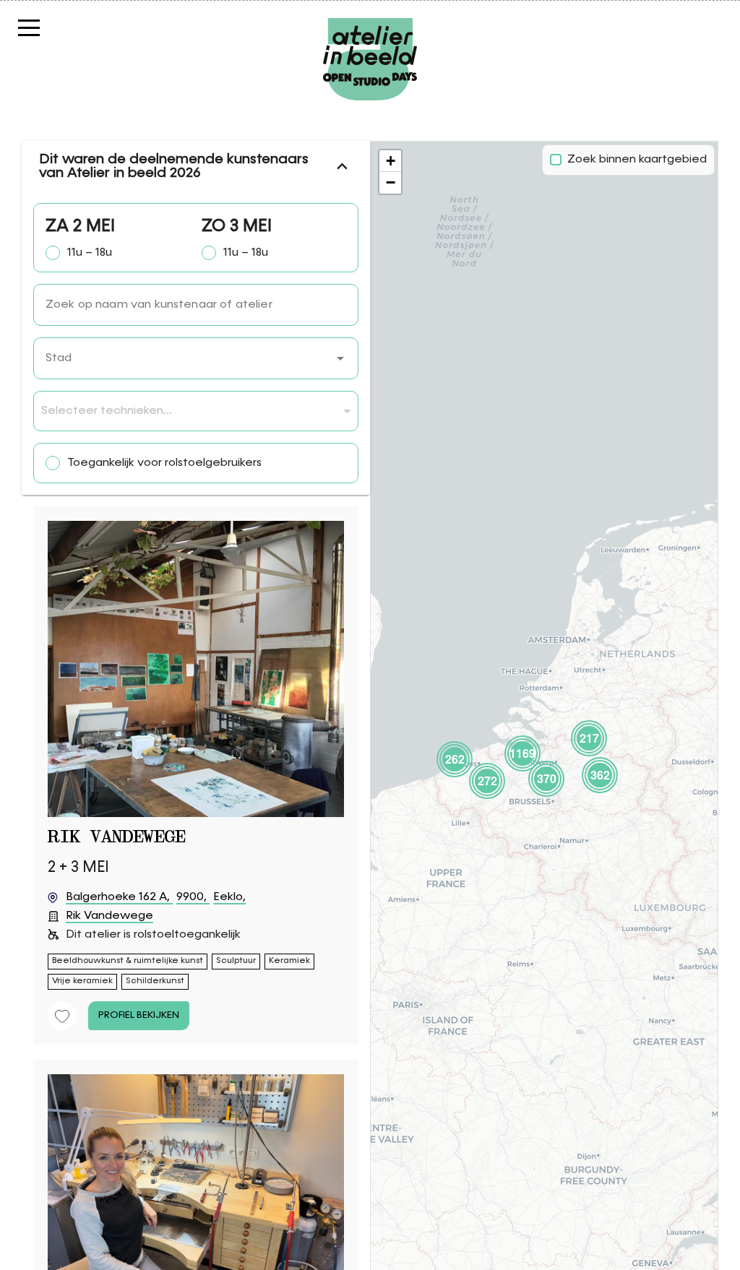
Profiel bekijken (138, 1015)
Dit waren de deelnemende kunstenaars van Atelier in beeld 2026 (174, 166)
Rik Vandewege (116, 837)
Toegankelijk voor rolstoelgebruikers (164, 463)
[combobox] (195, 358)
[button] (340, 358)
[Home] (370, 25)
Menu (54, 27)
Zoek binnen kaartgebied (637, 159)
